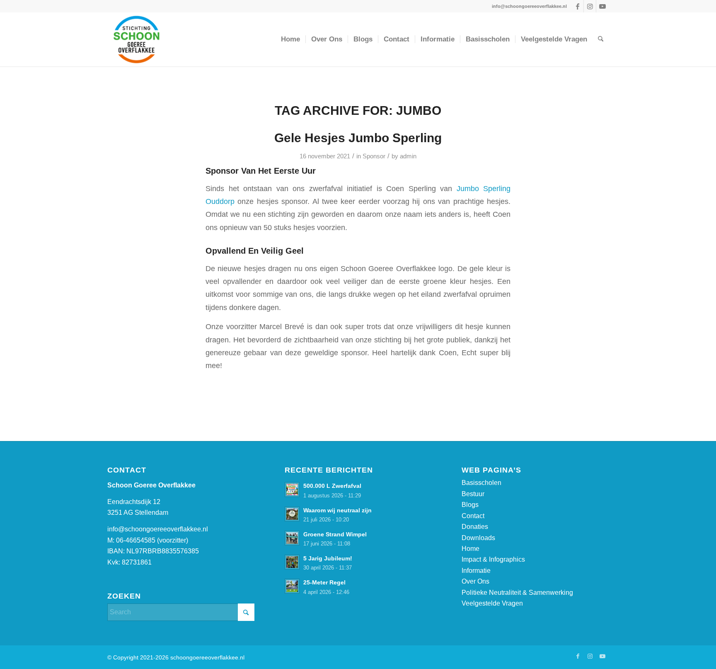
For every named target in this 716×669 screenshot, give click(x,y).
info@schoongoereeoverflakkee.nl (157, 529)
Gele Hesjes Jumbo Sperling (358, 138)
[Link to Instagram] (590, 6)
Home (470, 548)
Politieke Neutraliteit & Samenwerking (517, 592)
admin (408, 156)
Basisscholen (481, 482)
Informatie (476, 570)
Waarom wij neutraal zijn (337, 510)
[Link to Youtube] (602, 6)
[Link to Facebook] (577, 6)
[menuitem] (290, 39)
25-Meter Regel (324, 582)
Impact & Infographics (493, 559)
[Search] (601, 39)
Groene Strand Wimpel (335, 534)
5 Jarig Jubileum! (327, 558)
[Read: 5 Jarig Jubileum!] (292, 562)
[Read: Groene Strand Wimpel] (292, 538)
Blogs (470, 504)
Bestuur (473, 493)
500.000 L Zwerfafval (332, 486)
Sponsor (374, 156)
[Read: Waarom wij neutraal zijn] (292, 514)
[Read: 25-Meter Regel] (292, 586)
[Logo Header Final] (170, 39)
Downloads (478, 537)
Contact (473, 515)
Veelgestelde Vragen (492, 603)
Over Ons (475, 581)
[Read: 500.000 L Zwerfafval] (292, 489)
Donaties (475, 526)
